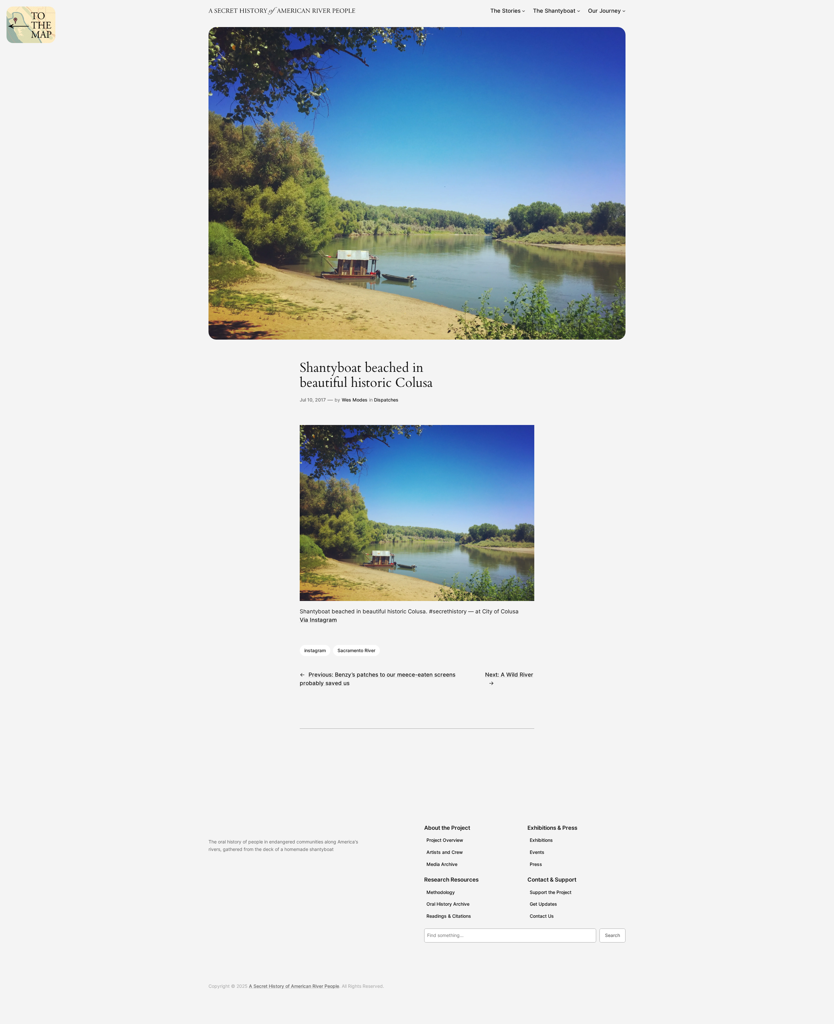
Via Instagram (318, 620)
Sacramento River (356, 650)
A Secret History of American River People (294, 986)
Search (612, 935)
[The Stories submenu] (523, 10)
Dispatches (386, 399)
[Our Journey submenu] (624, 10)
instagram (315, 650)
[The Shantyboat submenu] (578, 10)
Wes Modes (354, 399)
